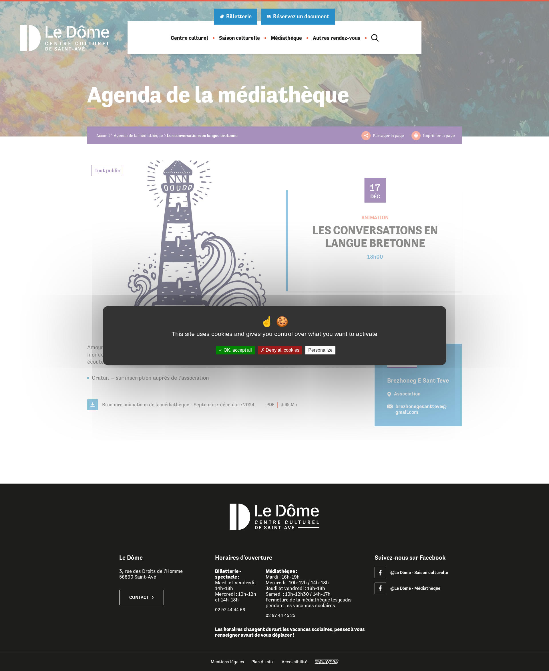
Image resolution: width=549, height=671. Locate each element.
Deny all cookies (281, 350)
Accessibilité (294, 661)
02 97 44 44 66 (230, 609)
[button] (189, 38)
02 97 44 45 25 (280, 615)
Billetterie (239, 16)
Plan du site (262, 661)
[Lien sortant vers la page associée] (380, 572)
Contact (139, 597)
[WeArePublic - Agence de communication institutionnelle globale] (327, 662)
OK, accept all (237, 350)
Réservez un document (301, 16)
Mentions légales (227, 661)
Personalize (320, 350)
